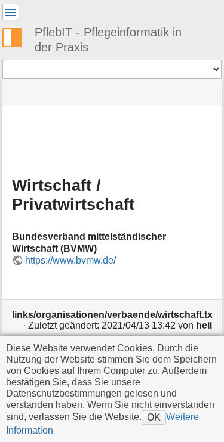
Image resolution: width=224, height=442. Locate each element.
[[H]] (16, 35)
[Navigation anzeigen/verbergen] (10, 12)
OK (154, 417)
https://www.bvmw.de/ (70, 260)
